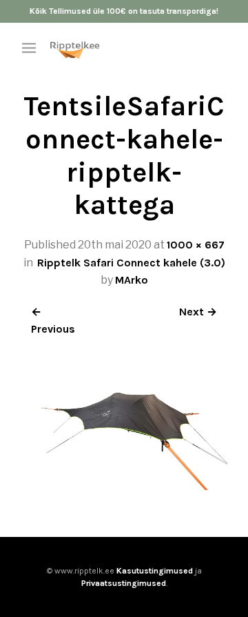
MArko (131, 279)
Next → (198, 311)
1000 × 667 (196, 244)
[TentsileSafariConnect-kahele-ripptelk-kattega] (124, 486)
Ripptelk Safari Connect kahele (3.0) (131, 262)
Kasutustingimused (154, 571)
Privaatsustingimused (123, 583)
